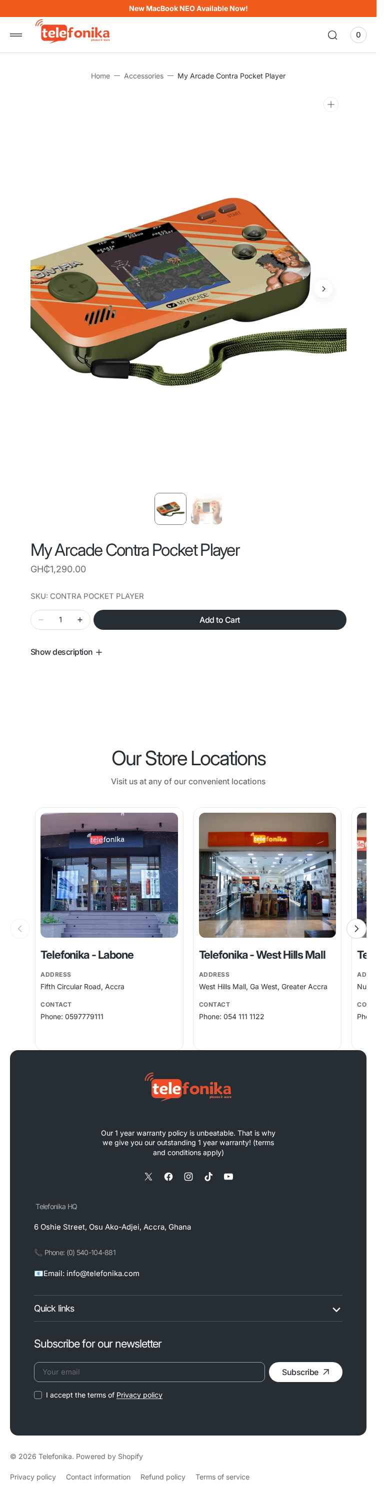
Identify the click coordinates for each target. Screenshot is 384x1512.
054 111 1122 (244, 1016)
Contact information (98, 1477)
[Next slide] (356, 929)
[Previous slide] (20, 929)
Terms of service (223, 1477)
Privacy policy (139, 1395)
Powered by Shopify (109, 1456)
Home (100, 75)
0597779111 (84, 1016)
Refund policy (163, 1477)
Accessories (144, 75)
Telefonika (55, 1456)
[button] (16, 35)
